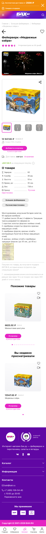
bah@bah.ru (9, 485)
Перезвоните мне (12, 497)
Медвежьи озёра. (12, 398)
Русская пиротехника (15, 205)
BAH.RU (30, 523)
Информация (9, 471)
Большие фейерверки (15, 200)
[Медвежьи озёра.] (23, 100)
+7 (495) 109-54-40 (13, 490)
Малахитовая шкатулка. (15, 328)
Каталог (6, 463)
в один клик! (14, 151)
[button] (5, 100)
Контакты (7, 480)
